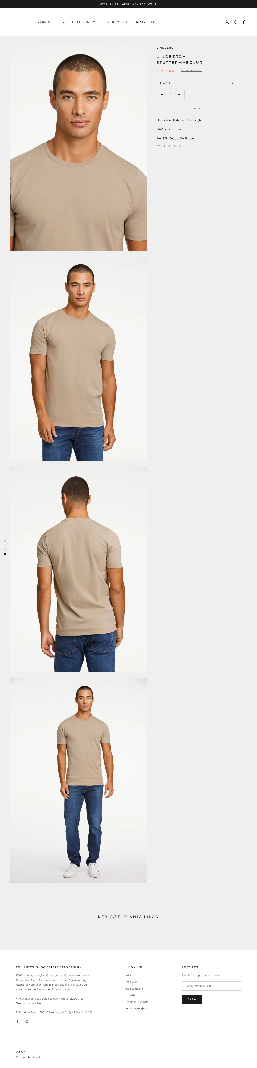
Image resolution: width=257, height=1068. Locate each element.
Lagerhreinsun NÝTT (80, 22)
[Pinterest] (180, 146)
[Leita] (236, 22)
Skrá (192, 999)
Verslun (45, 22)
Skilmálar (130, 995)
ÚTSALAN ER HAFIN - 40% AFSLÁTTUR (128, 4)
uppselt (197, 108)
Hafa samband (134, 989)
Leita (128, 975)
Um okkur (131, 982)
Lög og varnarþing (136, 1008)
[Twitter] (174, 146)
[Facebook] (169, 146)
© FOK (20, 1051)
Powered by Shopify (29, 1057)
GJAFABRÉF (145, 22)
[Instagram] (26, 1021)
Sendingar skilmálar (137, 1002)
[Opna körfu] (245, 22)
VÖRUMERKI (117, 22)
